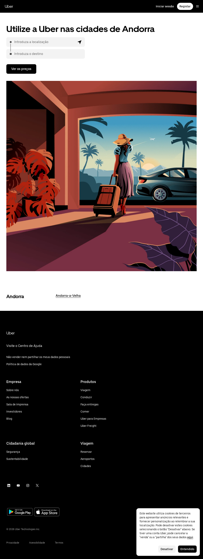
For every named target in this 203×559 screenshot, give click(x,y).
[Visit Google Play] (20, 512)
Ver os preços (21, 69)
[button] (79, 42)
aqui (190, 537)
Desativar (167, 549)
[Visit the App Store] (46, 512)
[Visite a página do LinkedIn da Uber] (8, 485)
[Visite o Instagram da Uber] (28, 485)
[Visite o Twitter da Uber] (37, 485)
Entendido (187, 549)
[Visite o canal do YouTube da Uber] (18, 485)
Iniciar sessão (165, 6)
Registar (185, 6)
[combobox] (45, 42)
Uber (9, 6)
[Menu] (197, 6)
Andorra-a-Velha (68, 296)
